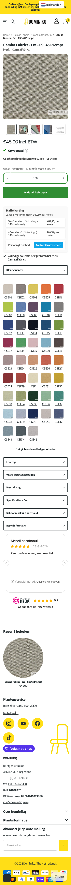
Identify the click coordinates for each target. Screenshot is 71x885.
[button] (61, 86)
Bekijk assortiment (5, 21)
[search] (13, 21)
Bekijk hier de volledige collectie (35, 449)
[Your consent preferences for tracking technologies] (7, 878)
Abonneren (63, 845)
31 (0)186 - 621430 (17, 778)
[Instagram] (8, 723)
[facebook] (37, 723)
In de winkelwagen (35, 192)
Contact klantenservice (48, 245)
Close (35, 811)
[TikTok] (8, 738)
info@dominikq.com (15, 802)
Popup (26, 151)
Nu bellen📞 (11, 713)
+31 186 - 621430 (17, 784)
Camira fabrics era (42, 35)
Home (6, 35)
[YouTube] (23, 723)
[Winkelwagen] (66, 21)
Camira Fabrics (21, 35)
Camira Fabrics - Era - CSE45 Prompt (23, 682)
